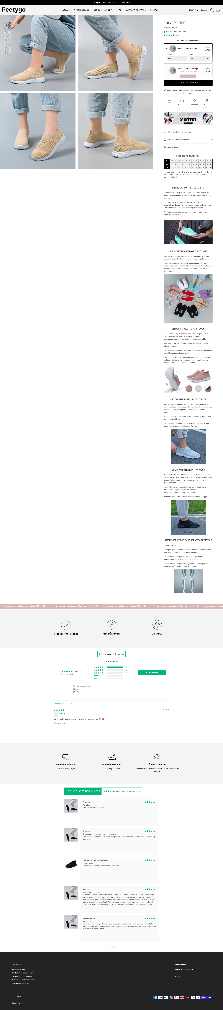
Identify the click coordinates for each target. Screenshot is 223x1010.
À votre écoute (173, 147)
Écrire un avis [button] (152, 673)
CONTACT (154, 10)
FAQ (119, 10)
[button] (169, 35)
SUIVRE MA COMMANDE (136, 10)
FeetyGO (19, 1003)
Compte (204, 10)
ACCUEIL (66, 10)
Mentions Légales (18, 969)
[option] (7, 26)
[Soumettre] (210, 977)
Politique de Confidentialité (22, 976)
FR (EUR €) (191, 10)
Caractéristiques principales (179, 132)
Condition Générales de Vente (23, 973)
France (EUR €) (16, 997)
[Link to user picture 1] (59, 727)
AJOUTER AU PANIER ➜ (188, 83)
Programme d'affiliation (20, 983)
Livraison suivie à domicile (178, 139)
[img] (59, 710)
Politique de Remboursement (23, 980)
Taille (191, 55)
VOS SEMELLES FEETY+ (103, 10)
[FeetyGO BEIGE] (7, 26)
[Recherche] (212, 10)
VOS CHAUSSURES (81, 10)
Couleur (169, 55)
